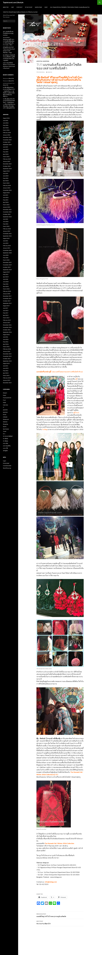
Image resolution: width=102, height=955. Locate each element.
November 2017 (7, 298)
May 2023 (5, 200)
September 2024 (7, 168)
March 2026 (6, 130)
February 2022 (7, 228)
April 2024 (6, 180)
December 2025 (7, 137)
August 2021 (6, 238)
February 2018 (7, 291)
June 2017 (5, 310)
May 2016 (5, 342)
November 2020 (7, 250)
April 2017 (6, 315)
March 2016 (6, 346)
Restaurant (6, 419)
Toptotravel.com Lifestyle (13, 2)
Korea (4, 414)
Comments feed (7, 465)
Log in (4, 461)
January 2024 (6, 188)
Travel (4, 431)
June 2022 (5, 221)
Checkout (19, 7)
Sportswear (6, 429)
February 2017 (7, 320)
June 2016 (5, 339)
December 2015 (7, 354)
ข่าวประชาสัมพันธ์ (7, 436)
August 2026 (6, 118)
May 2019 (5, 274)
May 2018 (5, 284)
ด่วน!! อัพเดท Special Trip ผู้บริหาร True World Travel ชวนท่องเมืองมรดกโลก (70, 7)
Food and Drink (7, 397)
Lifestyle (39, 61)
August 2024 (6, 171)
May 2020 (5, 257)
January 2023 (6, 207)
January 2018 (6, 293)
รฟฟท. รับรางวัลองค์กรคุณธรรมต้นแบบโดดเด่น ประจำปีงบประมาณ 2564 (20, 12)
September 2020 (7, 253)
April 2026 (6, 127)
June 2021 (5, 243)
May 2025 (5, 152)
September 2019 (7, 269)
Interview (5, 405)
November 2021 (7, 233)
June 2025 (5, 149)
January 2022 (6, 231)
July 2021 (5, 241)
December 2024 (7, 164)
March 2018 (6, 289)
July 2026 (5, 120)
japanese (5, 409)
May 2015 (5, 370)
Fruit (4, 400)
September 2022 (7, 216)
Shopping (46, 61)
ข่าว (4, 434)
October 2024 (6, 166)
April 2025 (6, 154)
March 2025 (6, 156)
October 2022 (6, 214)
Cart (12, 7)
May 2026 (5, 125)
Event (4, 395)
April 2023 (6, 202)
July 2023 (5, 195)
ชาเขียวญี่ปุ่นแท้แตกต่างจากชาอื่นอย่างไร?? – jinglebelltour (9, 89)
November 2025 (7, 139)
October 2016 (6, 329)
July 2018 (5, 279)
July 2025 (5, 147)
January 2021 (6, 248)
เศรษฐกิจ (5, 450)
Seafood (5, 421)
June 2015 (5, 368)
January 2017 (6, 322)
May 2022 (5, 224)
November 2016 (7, 327)
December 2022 (7, 209)
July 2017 (5, 308)
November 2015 (7, 356)
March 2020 (6, 260)
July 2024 (5, 173)
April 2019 (6, 277)
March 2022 (6, 226)
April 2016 (6, 344)
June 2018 (5, 281)
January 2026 (6, 135)
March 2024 (6, 183)
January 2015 (6, 380)
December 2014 (7, 382)
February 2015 (7, 378)
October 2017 (6, 301)
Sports (4, 426)
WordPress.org (7, 468)
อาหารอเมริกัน (6, 446)
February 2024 (7, 185)
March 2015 (6, 375)
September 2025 (7, 144)
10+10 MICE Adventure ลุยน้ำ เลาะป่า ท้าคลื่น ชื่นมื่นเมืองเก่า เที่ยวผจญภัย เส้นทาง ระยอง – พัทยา (8, 41)
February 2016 (7, 349)
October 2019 (6, 267)
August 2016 (6, 334)
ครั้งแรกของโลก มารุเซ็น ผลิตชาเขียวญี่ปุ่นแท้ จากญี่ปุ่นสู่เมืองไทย (9, 106)
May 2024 (5, 178)
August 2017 (6, 305)
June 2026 (5, 123)
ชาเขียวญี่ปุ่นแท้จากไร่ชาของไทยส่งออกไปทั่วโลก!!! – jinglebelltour (9, 100)
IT (3, 407)
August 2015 (6, 363)
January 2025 (6, 161)
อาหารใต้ (5, 448)
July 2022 (5, 219)
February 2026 (7, 132)
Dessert (5, 393)
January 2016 (6, 351)
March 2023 (6, 204)
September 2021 (7, 236)
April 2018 (6, 286)
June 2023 (5, 197)
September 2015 (7, 361)
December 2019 (7, 262)
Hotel (4, 402)
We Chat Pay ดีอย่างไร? (43, 922)
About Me (5, 7)
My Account (28, 7)
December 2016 (7, 325)
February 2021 (7, 245)
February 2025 (7, 159)
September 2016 (7, 332)
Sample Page (38, 7)
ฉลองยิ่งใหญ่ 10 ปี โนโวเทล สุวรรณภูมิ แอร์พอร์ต (51, 915)
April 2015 (6, 373)
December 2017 (7, 296)
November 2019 (7, 265)
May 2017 (5, 313)
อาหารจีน (5, 443)
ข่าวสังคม (5, 438)
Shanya (49, 72)
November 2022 (7, 212)
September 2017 (7, 303)
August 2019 (6, 272)
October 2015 (6, 358)
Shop (46, 7)
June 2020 (5, 255)
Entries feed (6, 463)
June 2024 (5, 176)
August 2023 (6, 192)
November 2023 (7, 190)
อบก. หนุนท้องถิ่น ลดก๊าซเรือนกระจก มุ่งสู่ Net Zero (8, 33)
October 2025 (6, 142)
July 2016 (5, 337)
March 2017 (6, 317)
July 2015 (5, 366)
